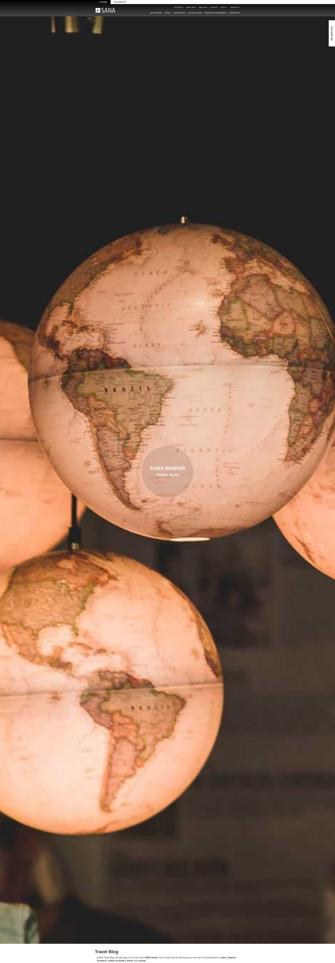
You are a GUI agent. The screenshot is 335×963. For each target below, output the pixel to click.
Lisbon (223, 957)
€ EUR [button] (223, 7)
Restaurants (180, 13)
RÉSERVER (331, 33)
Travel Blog (191, 7)
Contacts (214, 7)
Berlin (130, 961)
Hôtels (167, 13)
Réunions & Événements (216, 13)
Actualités (178, 7)
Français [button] (235, 7)
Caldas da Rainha (117, 961)
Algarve (232, 957)
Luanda (142, 961)
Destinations (156, 13)
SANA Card (203, 7)
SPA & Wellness (195, 13)
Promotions (234, 13)
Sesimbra (102, 961)
